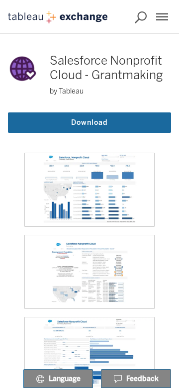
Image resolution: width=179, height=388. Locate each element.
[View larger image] (89, 190)
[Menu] (162, 17)
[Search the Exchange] (140, 17)
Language (65, 379)
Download (89, 122)
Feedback (142, 379)
